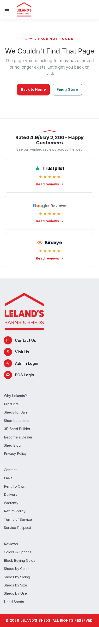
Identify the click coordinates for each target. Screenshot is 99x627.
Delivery (10, 494)
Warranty (11, 503)
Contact (10, 470)
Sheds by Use (15, 593)
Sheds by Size (15, 585)
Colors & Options (17, 552)
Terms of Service (18, 519)
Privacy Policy (15, 453)
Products (11, 404)
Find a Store (67, 89)
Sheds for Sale (16, 412)
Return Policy (14, 511)
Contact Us (25, 340)
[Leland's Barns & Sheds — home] (24, 9)
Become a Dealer (18, 437)
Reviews (11, 544)
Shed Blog (12, 445)
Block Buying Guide (20, 560)
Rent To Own (14, 486)
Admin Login (26, 363)
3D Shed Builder (17, 429)
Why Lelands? (15, 396)
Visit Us (22, 351)
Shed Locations (16, 421)
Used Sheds (14, 602)
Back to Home (33, 89)
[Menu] (7, 9)
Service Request (17, 528)
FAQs (8, 478)
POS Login (24, 375)
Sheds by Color (16, 569)
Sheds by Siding (17, 577)
